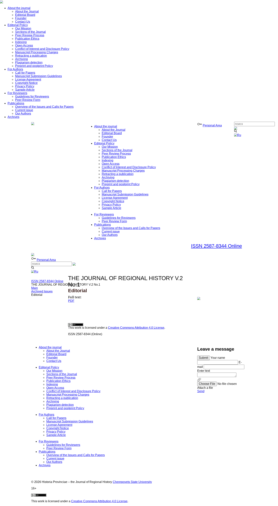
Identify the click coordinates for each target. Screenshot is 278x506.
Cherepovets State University (132, 482)
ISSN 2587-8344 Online (216, 246)
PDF (71, 300)
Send (200, 391)
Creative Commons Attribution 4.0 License (136, 327)
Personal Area (212, 125)
